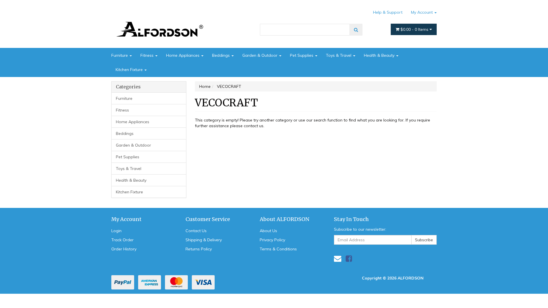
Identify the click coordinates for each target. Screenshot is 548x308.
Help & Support (387, 12)
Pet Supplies (302, 55)
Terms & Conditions (278, 249)
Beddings (221, 55)
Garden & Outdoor (260, 55)
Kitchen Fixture (130, 69)
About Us (268, 230)
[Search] (356, 30)
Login (116, 230)
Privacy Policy (272, 239)
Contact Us (196, 230)
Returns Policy (199, 249)
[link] (349, 258)
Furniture (120, 55)
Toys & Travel (339, 55)
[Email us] (337, 258)
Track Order (122, 239)
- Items (415, 29)
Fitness (147, 55)
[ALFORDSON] (162, 20)
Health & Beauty (380, 55)
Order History (123, 249)
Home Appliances (183, 55)
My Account (422, 12)
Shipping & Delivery (204, 239)
